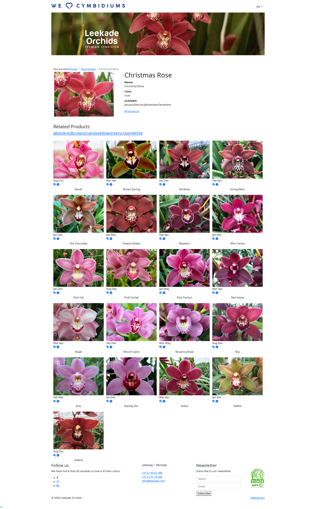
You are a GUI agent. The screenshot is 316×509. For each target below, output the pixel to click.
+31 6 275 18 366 (152, 477)
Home (73, 69)
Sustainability (181, 62)
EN (258, 7)
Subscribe (204, 493)
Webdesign (258, 498)
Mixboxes (149, 62)
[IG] (58, 481)
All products (131, 111)
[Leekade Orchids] (54, 184)
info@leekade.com (153, 481)
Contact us (198, 62)
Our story (117, 62)
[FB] (58, 477)
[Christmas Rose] (84, 94)
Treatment (163, 62)
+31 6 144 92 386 (152, 473)
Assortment (132, 62)
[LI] (58, 485)
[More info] (58, 184)
